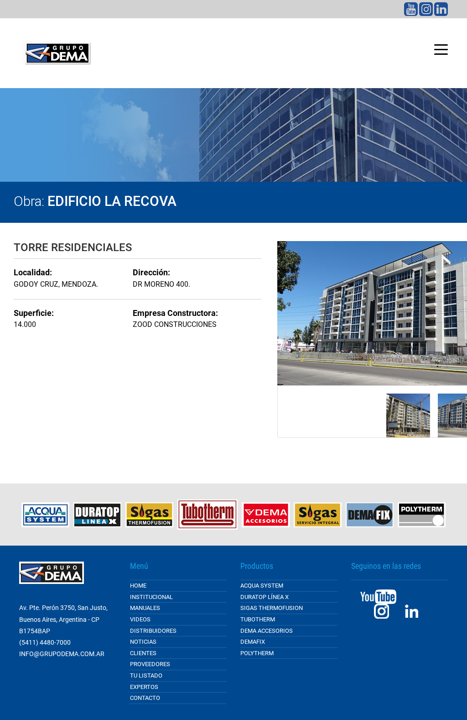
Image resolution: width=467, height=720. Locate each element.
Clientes (143, 653)
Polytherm (257, 653)
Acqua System (261, 585)
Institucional (151, 597)
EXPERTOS (144, 686)
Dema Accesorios (266, 630)
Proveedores (150, 664)
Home (138, 585)
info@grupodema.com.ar (61, 653)
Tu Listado (146, 675)
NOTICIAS (143, 641)
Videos (140, 619)
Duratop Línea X (264, 597)
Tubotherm (257, 619)
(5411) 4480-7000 (45, 642)
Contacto (145, 697)
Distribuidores (153, 630)
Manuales (145, 607)
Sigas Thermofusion (271, 607)
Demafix (252, 641)
